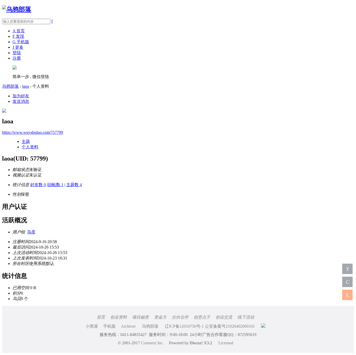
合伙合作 (180, 317)
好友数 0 (38, 184)
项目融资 (140, 317)
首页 (101, 317)
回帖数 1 (55, 184)
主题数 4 (74, 184)
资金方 (160, 317)
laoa (25, 86)
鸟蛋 (31, 232)
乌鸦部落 (10, 86)
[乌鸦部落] (16, 9)
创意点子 (202, 317)
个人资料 (30, 147)
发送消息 (21, 101)
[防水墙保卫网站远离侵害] (263, 326)
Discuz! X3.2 (201, 343)
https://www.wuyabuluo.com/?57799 (32, 132)
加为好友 (21, 96)
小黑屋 (91, 326)
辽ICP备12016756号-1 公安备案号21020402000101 (210, 326)
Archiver (128, 326)
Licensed (225, 343)
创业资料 (118, 317)
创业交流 (224, 317)
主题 (26, 141)
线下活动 (245, 317)
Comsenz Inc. (152, 343)
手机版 (109, 326)
